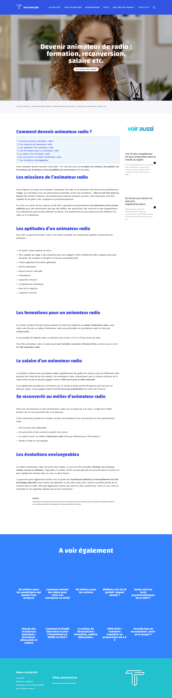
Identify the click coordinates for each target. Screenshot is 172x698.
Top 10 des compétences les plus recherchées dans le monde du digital (140, 156)
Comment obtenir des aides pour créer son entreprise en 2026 (57, 594)
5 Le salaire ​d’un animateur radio (34, 154)
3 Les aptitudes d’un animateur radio (36, 147)
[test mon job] (135, 680)
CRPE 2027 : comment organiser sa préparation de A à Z (114, 634)
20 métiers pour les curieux (86, 591)
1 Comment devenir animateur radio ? (36, 141)
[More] (96, 518)
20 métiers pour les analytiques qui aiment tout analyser (29, 594)
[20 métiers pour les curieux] (86, 572)
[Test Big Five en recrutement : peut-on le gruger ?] (143, 611)
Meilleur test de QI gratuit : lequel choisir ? (114, 592)
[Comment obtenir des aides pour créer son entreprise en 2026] (57, 572)
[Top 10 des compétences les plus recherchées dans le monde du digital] (140, 143)
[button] (154, 7)
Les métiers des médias (86, 69)
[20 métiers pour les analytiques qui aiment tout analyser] (28, 572)
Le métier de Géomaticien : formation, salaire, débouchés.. (86, 633)
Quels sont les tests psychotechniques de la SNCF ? (143, 594)
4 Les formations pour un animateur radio (38, 151)
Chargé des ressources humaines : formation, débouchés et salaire (29, 635)
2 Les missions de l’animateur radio (35, 144)
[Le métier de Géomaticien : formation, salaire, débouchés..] (86, 611)
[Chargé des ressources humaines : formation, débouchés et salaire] (28, 611)
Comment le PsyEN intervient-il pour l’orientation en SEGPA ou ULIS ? (57, 633)
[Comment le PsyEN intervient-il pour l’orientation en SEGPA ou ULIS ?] (57, 611)
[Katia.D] (24, 501)
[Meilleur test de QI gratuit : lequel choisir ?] (114, 572)
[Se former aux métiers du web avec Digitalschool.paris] (140, 187)
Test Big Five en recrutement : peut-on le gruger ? (143, 631)
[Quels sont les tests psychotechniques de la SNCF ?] (143, 572)
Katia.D (36, 498)
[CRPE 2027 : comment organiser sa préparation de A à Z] (114, 611)
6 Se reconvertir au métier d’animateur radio (39, 157)
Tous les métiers (23, 106)
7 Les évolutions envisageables (33, 160)
